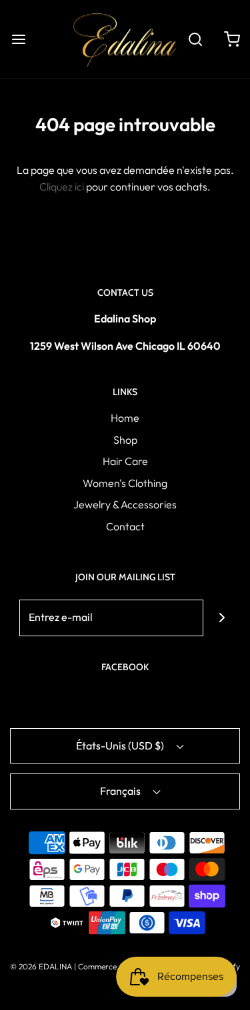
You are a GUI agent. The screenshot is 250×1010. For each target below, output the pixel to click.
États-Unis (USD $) (121, 745)
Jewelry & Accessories (125, 504)
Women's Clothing (125, 483)
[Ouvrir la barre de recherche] (195, 39)
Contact (125, 526)
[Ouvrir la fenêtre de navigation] (18, 39)
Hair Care (125, 461)
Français (121, 790)
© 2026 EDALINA (41, 966)
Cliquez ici (61, 186)
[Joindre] (221, 618)
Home (125, 417)
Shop (125, 439)
